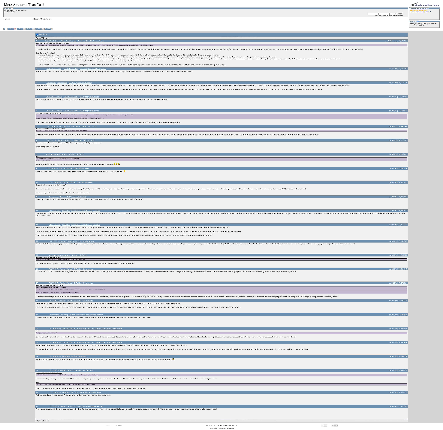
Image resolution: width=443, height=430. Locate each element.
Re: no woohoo (88, 269)
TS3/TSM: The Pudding (53, 41)
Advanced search (45, 19)
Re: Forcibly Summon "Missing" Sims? (93, 69)
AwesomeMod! (62, 83)
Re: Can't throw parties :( (82, 168)
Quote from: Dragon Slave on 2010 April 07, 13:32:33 (51, 287)
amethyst (421, 24)
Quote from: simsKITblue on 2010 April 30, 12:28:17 (50, 128)
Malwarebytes (86, 409)
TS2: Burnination (52, 126)
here (47, 199)
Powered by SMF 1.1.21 (212, 425)
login (19, 10)
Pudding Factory (72, 241)
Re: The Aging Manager (87, 241)
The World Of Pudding (69, 41)
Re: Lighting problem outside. (89, 97)
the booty (209, 89)
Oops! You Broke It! (65, 168)
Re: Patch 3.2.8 (88, 370)
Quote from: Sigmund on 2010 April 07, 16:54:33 (49, 285)
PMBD (48, 147)
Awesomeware (51, 83)
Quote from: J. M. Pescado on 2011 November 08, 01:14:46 (52, 43)
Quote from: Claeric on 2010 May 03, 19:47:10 (48, 113)
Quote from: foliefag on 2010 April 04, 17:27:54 (49, 373)
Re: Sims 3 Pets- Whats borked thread (91, 41)
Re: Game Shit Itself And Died (93, 406)
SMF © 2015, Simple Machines (228, 425)
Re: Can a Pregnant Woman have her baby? (86, 392)
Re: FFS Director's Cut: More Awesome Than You (86, 315)
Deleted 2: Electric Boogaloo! (120, 235)
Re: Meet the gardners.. (79, 356)
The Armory (64, 315)
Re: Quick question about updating (80, 83)
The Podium (63, 126)
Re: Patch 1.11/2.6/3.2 (87, 140)
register (24, 10)
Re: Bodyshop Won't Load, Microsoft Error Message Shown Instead (99, 329)
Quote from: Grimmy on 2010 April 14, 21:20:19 (49, 257)
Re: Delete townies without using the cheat (82, 126)
